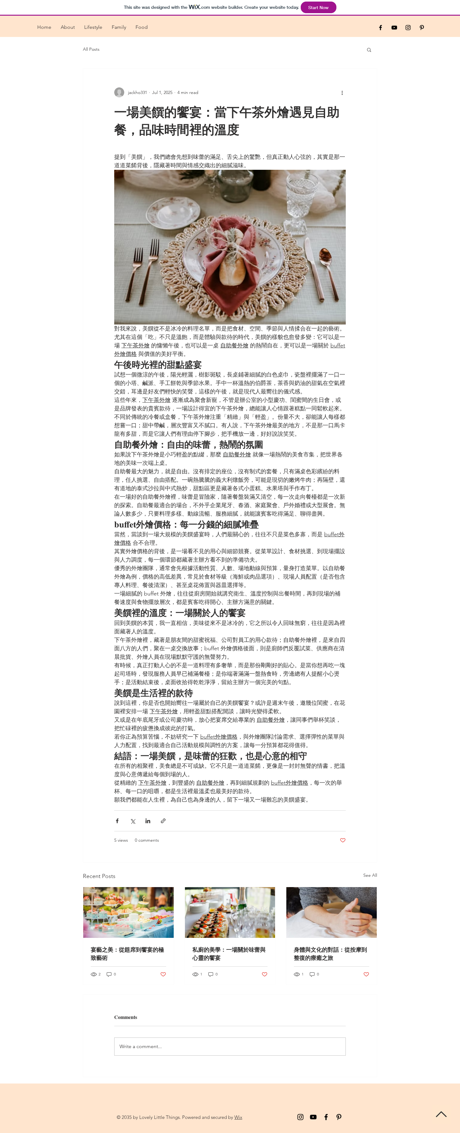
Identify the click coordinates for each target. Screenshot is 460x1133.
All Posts (91, 49)
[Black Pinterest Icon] (421, 27)
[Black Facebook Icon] (380, 27)
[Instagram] (300, 1117)
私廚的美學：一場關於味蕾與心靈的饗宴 (229, 953)
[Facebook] (326, 1117)
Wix (238, 1117)
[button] (369, 49)
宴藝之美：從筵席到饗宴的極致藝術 (127, 953)
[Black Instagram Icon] (408, 27)
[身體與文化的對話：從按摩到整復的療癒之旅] (331, 912)
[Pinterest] (339, 1117)
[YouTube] (313, 1117)
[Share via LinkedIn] (148, 821)
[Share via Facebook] (117, 821)
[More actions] (342, 92)
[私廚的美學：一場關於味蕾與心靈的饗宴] (230, 912)
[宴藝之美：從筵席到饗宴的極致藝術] (128, 912)
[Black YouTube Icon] (394, 27)
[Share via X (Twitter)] (132, 821)
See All (370, 875)
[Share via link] (163, 821)
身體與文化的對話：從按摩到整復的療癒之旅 (330, 953)
